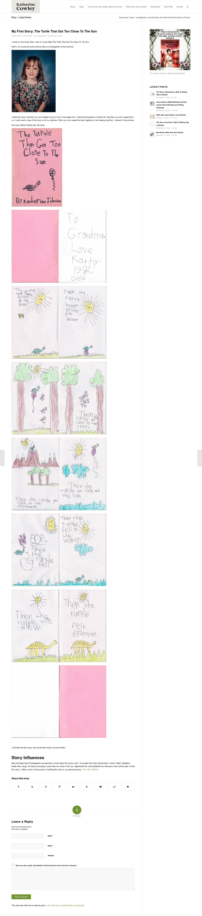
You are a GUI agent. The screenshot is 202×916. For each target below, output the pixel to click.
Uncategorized (41, 36)
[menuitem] (72, 6)
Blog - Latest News (21, 17)
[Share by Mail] (128, 787)
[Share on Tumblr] (87, 787)
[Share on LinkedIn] (73, 787)
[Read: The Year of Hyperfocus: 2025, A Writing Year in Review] (152, 93)
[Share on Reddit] (114, 787)
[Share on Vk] (100, 787)
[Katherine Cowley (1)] (26, 6)
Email (50, 845)
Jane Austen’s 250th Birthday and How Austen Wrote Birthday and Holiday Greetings (171, 105)
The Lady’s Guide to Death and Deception (167, 73)
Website (51, 855)
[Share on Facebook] (18, 787)
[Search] (187, 6)
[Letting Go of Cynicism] (2, 458)
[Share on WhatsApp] (46, 787)
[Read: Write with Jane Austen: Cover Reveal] (152, 116)
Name (50, 835)
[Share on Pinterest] (59, 787)
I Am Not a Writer (90, 769)
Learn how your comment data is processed (65, 905)
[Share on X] (32, 787)
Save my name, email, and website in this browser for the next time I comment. (46, 865)
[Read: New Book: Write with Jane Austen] (152, 134)
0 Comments (27, 36)
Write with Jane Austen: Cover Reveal (171, 115)
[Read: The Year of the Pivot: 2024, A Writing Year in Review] (152, 124)
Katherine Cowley (56, 36)
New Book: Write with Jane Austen (169, 132)
